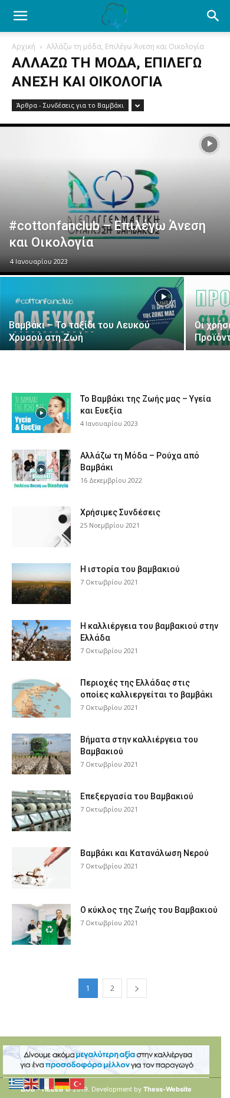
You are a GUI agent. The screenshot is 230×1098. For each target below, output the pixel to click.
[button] (213, 16)
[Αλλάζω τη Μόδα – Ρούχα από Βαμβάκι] (41, 470)
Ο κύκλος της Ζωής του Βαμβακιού (149, 910)
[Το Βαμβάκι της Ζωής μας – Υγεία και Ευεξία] (41, 413)
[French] (47, 1083)
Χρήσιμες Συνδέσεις (120, 512)
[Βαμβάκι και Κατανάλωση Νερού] (41, 868)
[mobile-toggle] (20, 16)
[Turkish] (78, 1083)
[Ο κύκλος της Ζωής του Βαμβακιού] (41, 924)
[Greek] (16, 1083)
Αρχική (23, 46)
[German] (62, 1083)
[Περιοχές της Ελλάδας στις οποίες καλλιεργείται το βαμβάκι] (41, 697)
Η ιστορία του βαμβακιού (130, 569)
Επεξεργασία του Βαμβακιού (136, 796)
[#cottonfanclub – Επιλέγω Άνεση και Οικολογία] (115, 199)
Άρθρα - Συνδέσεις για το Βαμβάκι (70, 105)
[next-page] (137, 988)
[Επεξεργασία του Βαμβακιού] (41, 810)
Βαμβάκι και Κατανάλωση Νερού (144, 853)
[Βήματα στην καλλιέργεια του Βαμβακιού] (41, 754)
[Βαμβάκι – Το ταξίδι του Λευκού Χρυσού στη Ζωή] (92, 322)
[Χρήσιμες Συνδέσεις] (41, 526)
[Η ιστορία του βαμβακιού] (41, 583)
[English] (32, 1083)
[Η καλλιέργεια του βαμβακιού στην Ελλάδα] (41, 640)
